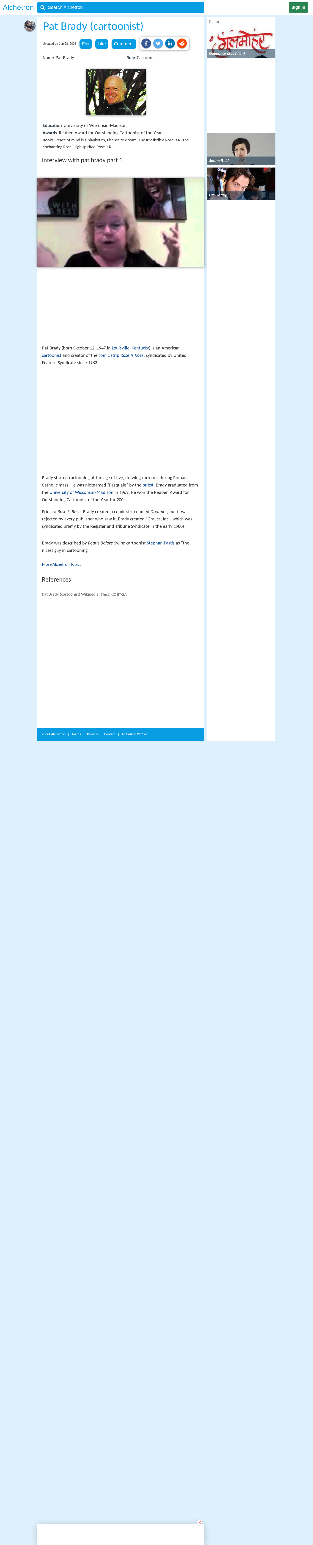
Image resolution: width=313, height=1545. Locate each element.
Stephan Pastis (161, 697)
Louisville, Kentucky (130, 348)
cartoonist (51, 355)
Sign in (298, 7)
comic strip (109, 355)
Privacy (92, 1448)
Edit (86, 43)
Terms (76, 1448)
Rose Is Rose (132, 355)
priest (148, 552)
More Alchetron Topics (61, 718)
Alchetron (18, 7)
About (53, 1448)
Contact (109, 1448)
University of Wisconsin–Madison (81, 560)
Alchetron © (135, 1448)
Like (102, 43)
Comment (124, 43)
